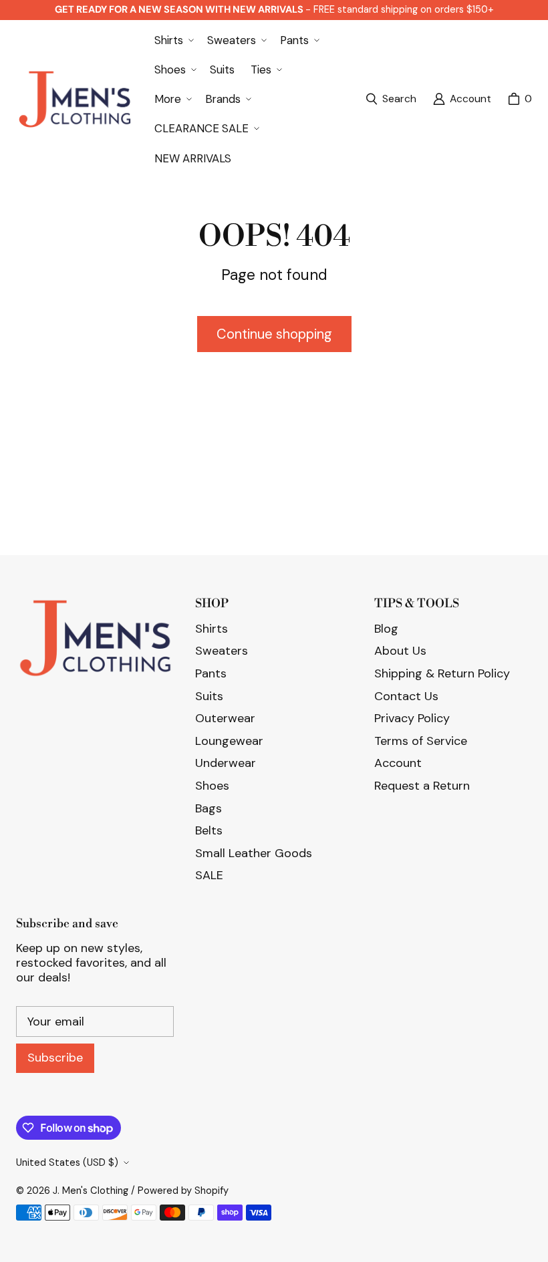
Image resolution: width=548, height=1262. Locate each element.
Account (398, 763)
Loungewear (229, 741)
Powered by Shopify (183, 1190)
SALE (209, 875)
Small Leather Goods (253, 853)
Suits (209, 696)
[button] (172, 40)
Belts (209, 830)
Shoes (212, 786)
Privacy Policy (412, 718)
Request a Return (422, 786)
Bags (208, 808)
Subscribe (55, 1058)
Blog (386, 629)
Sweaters (221, 651)
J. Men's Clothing (90, 1190)
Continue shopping (274, 334)
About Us (400, 651)
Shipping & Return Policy (442, 673)
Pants (211, 673)
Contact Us (406, 696)
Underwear (225, 763)
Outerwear (225, 718)
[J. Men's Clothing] (74, 99)
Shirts (211, 629)
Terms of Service (420, 741)
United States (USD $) (67, 1162)
